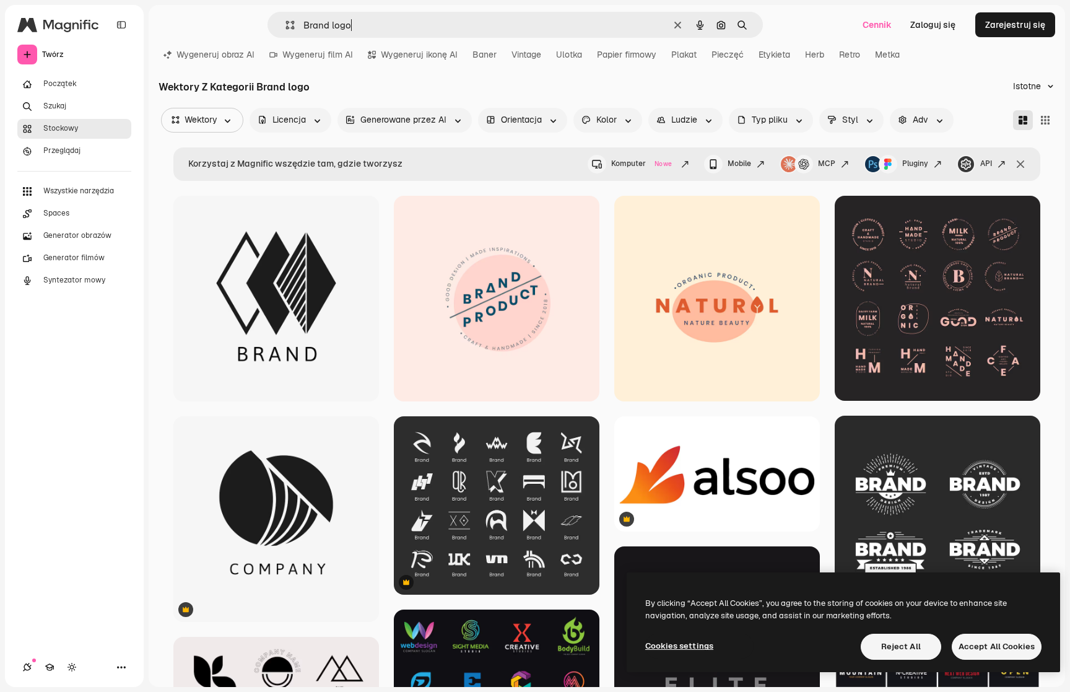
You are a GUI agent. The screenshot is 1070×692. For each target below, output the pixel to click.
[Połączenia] (27, 667)
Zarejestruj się (1015, 24)
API (986, 164)
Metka (887, 54)
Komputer (641, 164)
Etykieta (774, 54)
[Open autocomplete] (285, 25)
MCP (826, 164)
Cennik (877, 24)
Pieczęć (727, 54)
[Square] (1045, 120)
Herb (814, 54)
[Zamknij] (1020, 164)
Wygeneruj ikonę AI (419, 54)
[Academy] (49, 667)
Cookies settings (679, 646)
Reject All (901, 646)
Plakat (684, 54)
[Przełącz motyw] (72, 667)
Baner (484, 54)
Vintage (526, 54)
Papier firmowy (626, 54)
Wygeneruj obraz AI (215, 54)
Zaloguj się (932, 24)
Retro (849, 54)
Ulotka (569, 54)
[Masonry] (1023, 120)
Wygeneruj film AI (317, 54)
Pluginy (915, 164)
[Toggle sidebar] (121, 25)
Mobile (739, 164)
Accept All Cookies (997, 646)
